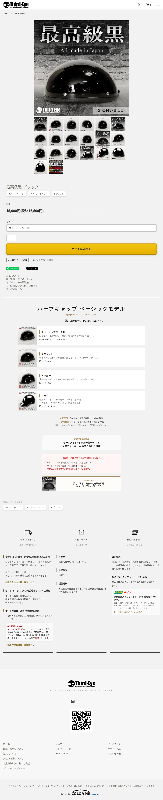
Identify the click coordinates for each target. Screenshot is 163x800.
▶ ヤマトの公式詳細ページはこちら (128, 612)
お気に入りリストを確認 (42, 259)
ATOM (65, 753)
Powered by (65, 793)
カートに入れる (81, 248)
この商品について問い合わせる (22, 285)
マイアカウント (115, 743)
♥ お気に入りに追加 (17, 260)
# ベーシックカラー (39, 193)
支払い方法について (13, 758)
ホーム (6, 13)
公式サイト (61, 743)
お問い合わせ (114, 753)
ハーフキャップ (20, 13)
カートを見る (114, 748)
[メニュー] (158, 5)
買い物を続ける (14, 289)
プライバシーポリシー (14, 768)
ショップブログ (63, 748)
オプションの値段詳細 (17, 282)
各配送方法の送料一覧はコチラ (19, 582)
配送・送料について (13, 748)
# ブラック (59, 193)
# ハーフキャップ (16, 193)
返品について (13, 275)
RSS (57, 753)
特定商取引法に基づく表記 (19, 278)
